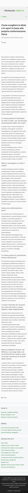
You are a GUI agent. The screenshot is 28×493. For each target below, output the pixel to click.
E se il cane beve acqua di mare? (10, 427)
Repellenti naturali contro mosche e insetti (12, 464)
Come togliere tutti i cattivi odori (9, 452)
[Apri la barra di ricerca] (26, 17)
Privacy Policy (17, 490)
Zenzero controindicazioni (8, 467)
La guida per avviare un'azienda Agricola (12, 457)
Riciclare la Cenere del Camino (9, 417)
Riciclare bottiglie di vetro (8, 414)
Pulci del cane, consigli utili (8, 460)
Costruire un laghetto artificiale (9, 412)
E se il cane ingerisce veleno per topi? (11, 430)
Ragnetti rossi (4, 462)
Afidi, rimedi (4, 443)
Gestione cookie (24, 491)
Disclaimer (10, 490)
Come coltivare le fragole (8, 450)
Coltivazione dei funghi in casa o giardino (12, 448)
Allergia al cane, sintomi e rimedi (10, 445)
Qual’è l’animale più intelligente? (9, 432)
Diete (5, 397)
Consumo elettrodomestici (8, 455)
